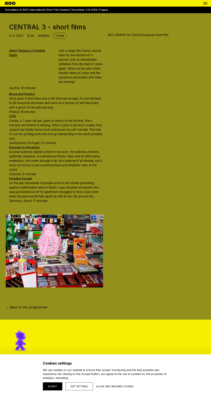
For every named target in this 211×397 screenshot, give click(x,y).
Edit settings (79, 386)
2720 (12, 116)
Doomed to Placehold (24, 147)
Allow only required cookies (115, 386)
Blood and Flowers (22, 94)
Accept (52, 386)
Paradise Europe (20, 178)
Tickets (59, 35)
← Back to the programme (26, 307)
